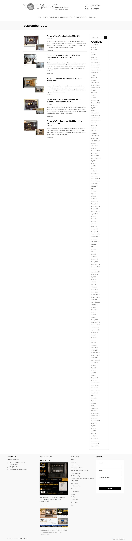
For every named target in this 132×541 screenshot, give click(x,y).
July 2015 (93, 307)
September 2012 (95, 390)
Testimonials (74, 502)
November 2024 (95, 87)
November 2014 (95, 325)
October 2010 (95, 443)
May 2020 (93, 166)
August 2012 (94, 393)
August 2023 (94, 105)
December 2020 (95, 151)
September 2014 (95, 330)
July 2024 (93, 90)
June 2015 (93, 310)
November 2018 (95, 206)
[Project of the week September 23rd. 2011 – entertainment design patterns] (33, 61)
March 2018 (94, 226)
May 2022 (93, 128)
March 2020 (94, 171)
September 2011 (95, 421)
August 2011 (94, 423)
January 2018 (94, 231)
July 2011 (93, 426)
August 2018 (94, 214)
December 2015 (95, 294)
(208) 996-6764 (92, 5)
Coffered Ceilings (76, 486)
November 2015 (95, 297)
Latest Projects (75, 465)
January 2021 (94, 148)
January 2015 (94, 320)
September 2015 (95, 302)
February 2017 (94, 259)
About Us (73, 462)
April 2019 (93, 196)
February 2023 (95, 113)
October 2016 (95, 269)
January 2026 (94, 60)
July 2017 (93, 246)
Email (101, 470)
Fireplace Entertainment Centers (80, 470)
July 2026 (93, 47)
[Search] (105, 37)
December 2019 (95, 178)
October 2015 (95, 299)
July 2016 (93, 277)
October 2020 (95, 156)
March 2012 (94, 405)
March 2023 (94, 110)
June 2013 (93, 368)
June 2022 (94, 125)
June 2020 (94, 163)
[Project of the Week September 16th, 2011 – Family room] (33, 85)
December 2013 (95, 352)
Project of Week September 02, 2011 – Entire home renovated (64, 122)
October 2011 (94, 418)
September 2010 (95, 446)
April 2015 (93, 315)
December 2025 (95, 62)
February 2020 (95, 173)
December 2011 (95, 413)
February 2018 (94, 229)
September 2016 (95, 272)
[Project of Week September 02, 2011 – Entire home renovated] (33, 127)
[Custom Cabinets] (54, 478)
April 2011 (93, 433)
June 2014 (94, 337)
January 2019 (94, 203)
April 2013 (93, 373)
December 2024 (95, 85)
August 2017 (94, 244)
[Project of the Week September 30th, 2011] (33, 43)
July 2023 (93, 108)
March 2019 (94, 198)
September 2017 (95, 241)
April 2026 (93, 55)
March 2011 (94, 436)
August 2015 (94, 304)
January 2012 (94, 410)
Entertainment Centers (77, 468)
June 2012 (93, 398)
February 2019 (94, 201)
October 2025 (95, 67)
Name (101, 463)
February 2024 (95, 100)
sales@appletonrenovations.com (18, 469)
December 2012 (95, 383)
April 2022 (93, 130)
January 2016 (94, 292)
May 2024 (93, 95)
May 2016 (93, 282)
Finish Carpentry (75, 476)
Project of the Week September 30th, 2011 (63, 36)
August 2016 (94, 274)
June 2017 (93, 249)
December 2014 (95, 322)
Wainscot (73, 488)
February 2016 (94, 289)
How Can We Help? (104, 477)
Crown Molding (75, 491)
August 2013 (94, 363)
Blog (72, 505)
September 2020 (95, 158)
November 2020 (95, 153)
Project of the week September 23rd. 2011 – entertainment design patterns (64, 56)
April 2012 (93, 403)
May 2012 (93, 400)
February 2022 (95, 135)
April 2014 (93, 342)
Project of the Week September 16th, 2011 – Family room (64, 79)
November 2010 (95, 441)
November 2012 (95, 385)
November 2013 (95, 355)
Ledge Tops (74, 499)
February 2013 (94, 378)
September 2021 (95, 140)
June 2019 (93, 191)
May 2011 (93, 431)
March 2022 (94, 133)
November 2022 (95, 118)
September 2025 (95, 70)
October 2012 (94, 388)
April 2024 (93, 98)
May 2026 (93, 52)
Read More (50, 50)
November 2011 (95, 415)
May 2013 (93, 370)
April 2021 (93, 143)
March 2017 (94, 257)
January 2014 (94, 350)
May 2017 (93, 251)
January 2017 (94, 262)
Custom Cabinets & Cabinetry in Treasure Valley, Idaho (82, 479)
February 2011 (94, 438)
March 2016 (94, 287)
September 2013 (95, 360)
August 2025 (94, 72)
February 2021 (94, 145)
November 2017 (95, 236)
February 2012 (94, 408)
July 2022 (93, 123)
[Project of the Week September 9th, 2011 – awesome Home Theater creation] (33, 106)
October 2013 (94, 357)
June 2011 (93, 428)
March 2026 (94, 57)
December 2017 (95, 234)
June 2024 (94, 92)
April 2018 (93, 224)
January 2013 (94, 380)
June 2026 (94, 50)
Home (72, 459)
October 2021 (94, 138)
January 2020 (94, 176)
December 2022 (95, 115)
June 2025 (94, 77)
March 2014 (94, 345)
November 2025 (95, 65)
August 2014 (94, 332)
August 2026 (94, 45)
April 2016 (93, 284)
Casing (73, 494)
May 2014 (93, 340)
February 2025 (95, 82)
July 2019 (93, 188)
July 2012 (93, 395)
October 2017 (95, 239)
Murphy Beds (74, 483)
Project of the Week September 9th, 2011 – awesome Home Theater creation (64, 101)
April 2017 (93, 254)
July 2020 (93, 161)
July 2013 (93, 365)
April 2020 (93, 168)
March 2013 (94, 375)
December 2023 (95, 103)
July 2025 (93, 75)
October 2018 (95, 209)
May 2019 (93, 193)
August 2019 (94, 186)
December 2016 (95, 264)
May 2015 (93, 312)
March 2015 (94, 317)
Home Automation (76, 473)
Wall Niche (73, 497)
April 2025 (93, 80)
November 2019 (95, 181)
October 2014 (95, 327)
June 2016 (93, 279)
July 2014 (93, 335)
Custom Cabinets (45, 460)
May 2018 (93, 221)
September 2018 (95, 211)
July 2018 (93, 216)
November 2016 (95, 267)
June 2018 (93, 219)
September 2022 (95, 120)
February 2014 (95, 347)
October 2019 (95, 183)
